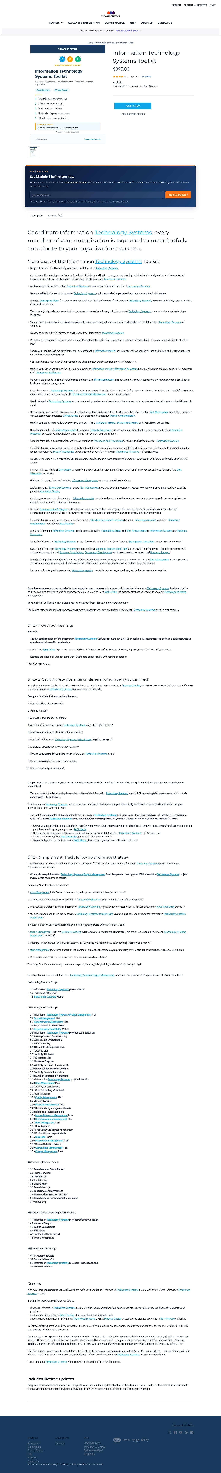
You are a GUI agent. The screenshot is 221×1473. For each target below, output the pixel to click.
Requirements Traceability (47, 1029)
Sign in (188, 5)
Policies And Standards (122, 415)
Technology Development (98, 552)
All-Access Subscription (84, 22)
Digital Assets (70, 415)
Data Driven (49, 649)
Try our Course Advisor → (128, 30)
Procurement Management (49, 1140)
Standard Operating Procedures (107, 520)
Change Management (46, 1151)
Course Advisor (115, 22)
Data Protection (68, 836)
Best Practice (66, 523)
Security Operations (101, 430)
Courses (54, 22)
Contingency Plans (49, 300)
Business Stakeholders (72, 552)
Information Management (85, 480)
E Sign (124, 548)
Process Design (131, 685)
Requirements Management (48, 1021)
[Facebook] (175, 1432)
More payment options (133, 113)
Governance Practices (127, 451)
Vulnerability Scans (111, 530)
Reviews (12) (55, 215)
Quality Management (46, 1097)
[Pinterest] (186, 1432)
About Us (147, 22)
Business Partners (105, 422)
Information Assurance (126, 369)
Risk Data (40, 1137)
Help (133, 22)
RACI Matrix (80, 829)
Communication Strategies (53, 509)
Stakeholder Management (48, 1147)
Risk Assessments (136, 530)
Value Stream (84, 739)
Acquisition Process (89, 899)
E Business (76, 394)
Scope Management (40, 932)
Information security (105, 351)
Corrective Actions (71, 932)
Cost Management (39, 892)
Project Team (106, 914)
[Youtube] (180, 1432)
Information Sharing (50, 491)
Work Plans (111, 592)
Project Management (94, 874)
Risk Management (159, 412)
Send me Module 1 (178, 195)
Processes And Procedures (108, 440)
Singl (118, 548)
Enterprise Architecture (49, 372)
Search (176, 5)
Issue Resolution (165, 906)
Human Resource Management (51, 1115)
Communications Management (51, 1119)
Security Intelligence (63, 451)
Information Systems (139, 286)
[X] (169, 1432)
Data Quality (65, 469)
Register (202, 5)
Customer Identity (105, 548)
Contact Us (165, 22)
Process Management (94, 394)
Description (36, 215)
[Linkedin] (191, 1432)
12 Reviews (145, 76)
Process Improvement (47, 1104)
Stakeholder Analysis (45, 996)
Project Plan (36, 917)
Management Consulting (141, 541)
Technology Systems (123, 232)
